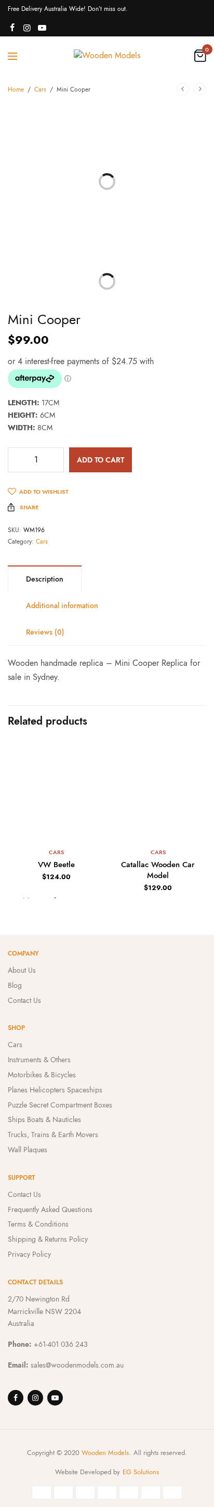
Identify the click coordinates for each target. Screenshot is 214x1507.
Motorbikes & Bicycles (42, 1075)
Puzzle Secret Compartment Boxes (60, 1105)
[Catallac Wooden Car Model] (158, 790)
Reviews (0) (45, 632)
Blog (15, 985)
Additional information (62, 605)
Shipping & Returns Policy (48, 1239)
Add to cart (100, 460)
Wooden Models (105, 1453)
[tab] (45, 578)
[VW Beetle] (56, 790)
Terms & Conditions (38, 1224)
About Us (22, 970)
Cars (40, 89)
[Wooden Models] (107, 55)
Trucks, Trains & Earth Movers (53, 1134)
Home (16, 89)
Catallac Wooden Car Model (158, 870)
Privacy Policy (29, 1254)
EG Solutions (141, 1472)
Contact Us (24, 1000)
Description (44, 579)
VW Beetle (56, 864)
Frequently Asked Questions (50, 1209)
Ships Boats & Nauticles (44, 1119)
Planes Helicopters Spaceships (55, 1090)
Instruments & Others (39, 1059)
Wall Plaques (27, 1149)
